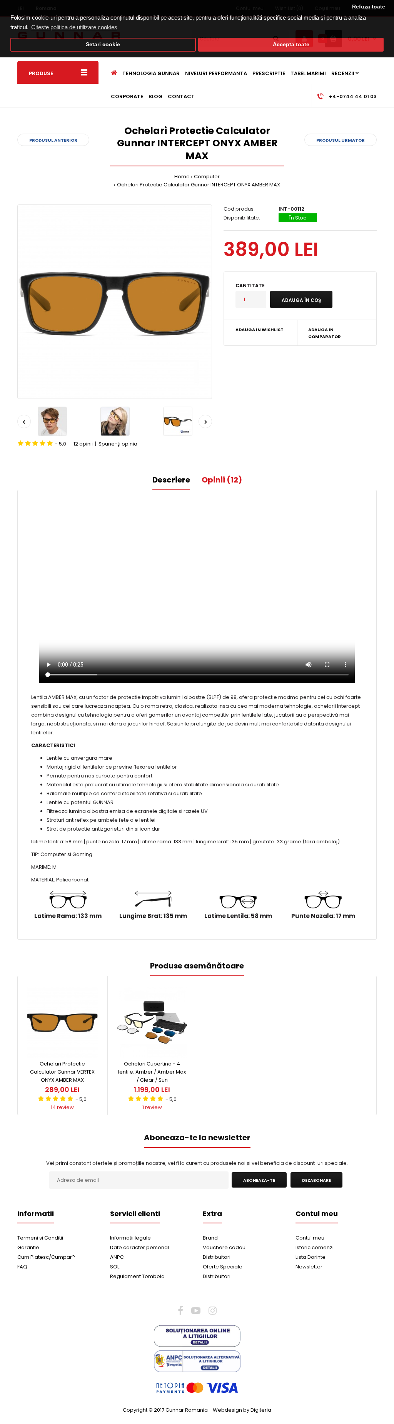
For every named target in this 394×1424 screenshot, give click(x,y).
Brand (210, 1237)
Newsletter (309, 1266)
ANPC (117, 1257)
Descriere (171, 479)
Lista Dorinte (311, 1257)
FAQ (22, 1266)
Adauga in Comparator (324, 333)
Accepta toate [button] (291, 44)
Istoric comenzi (315, 1247)
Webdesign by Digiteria (242, 1410)
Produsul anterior (53, 140)
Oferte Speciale (222, 1266)
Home (182, 176)
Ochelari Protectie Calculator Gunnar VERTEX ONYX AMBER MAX (62, 1072)
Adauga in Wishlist (259, 330)
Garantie (28, 1247)
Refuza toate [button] (368, 7)
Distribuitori (216, 1257)
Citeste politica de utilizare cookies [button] (74, 27)
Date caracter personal (139, 1247)
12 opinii (83, 443)
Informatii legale (130, 1237)
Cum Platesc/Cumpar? (46, 1257)
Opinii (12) (222, 479)
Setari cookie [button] (103, 44)
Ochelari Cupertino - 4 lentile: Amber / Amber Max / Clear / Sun (152, 1072)
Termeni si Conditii (40, 1237)
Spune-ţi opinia (117, 443)
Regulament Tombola (137, 1276)
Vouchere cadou (224, 1247)
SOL (114, 1266)
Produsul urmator (340, 140)
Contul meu (310, 1237)
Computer (207, 176)
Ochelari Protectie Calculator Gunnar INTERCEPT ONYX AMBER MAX (198, 184)
